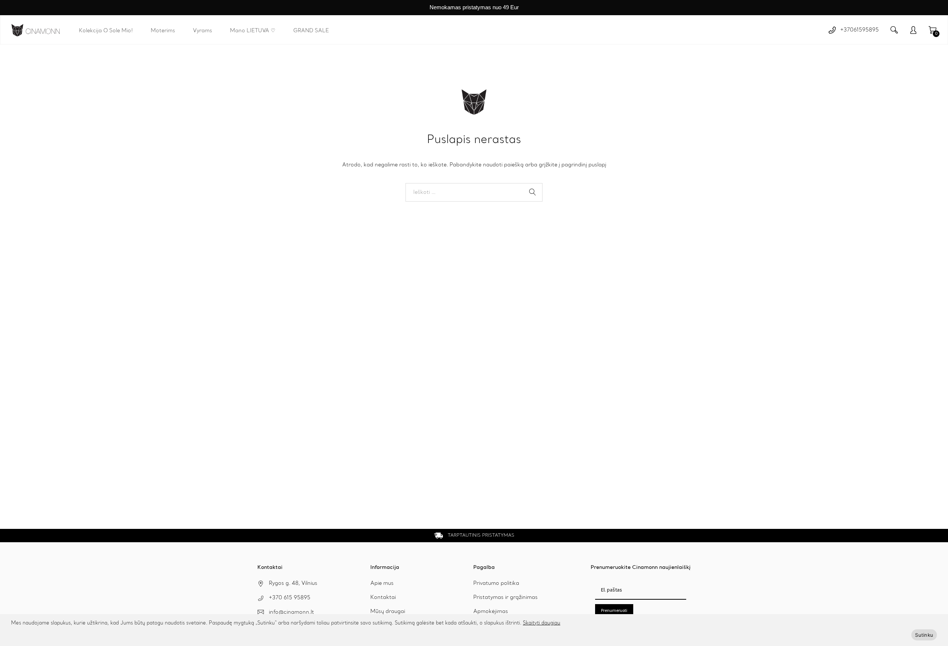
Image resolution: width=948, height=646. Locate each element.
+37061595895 (859, 30)
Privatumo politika (496, 583)
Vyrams (202, 30)
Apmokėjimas (490, 611)
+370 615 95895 (289, 597)
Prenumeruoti (614, 610)
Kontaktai (383, 597)
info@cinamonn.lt (291, 612)
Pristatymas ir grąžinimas (505, 597)
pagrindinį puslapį (583, 165)
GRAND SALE (311, 30)
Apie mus (382, 583)
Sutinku (924, 635)
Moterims (163, 30)
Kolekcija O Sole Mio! (106, 30)
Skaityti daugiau (541, 623)
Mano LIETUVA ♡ (253, 30)
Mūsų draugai (387, 611)
